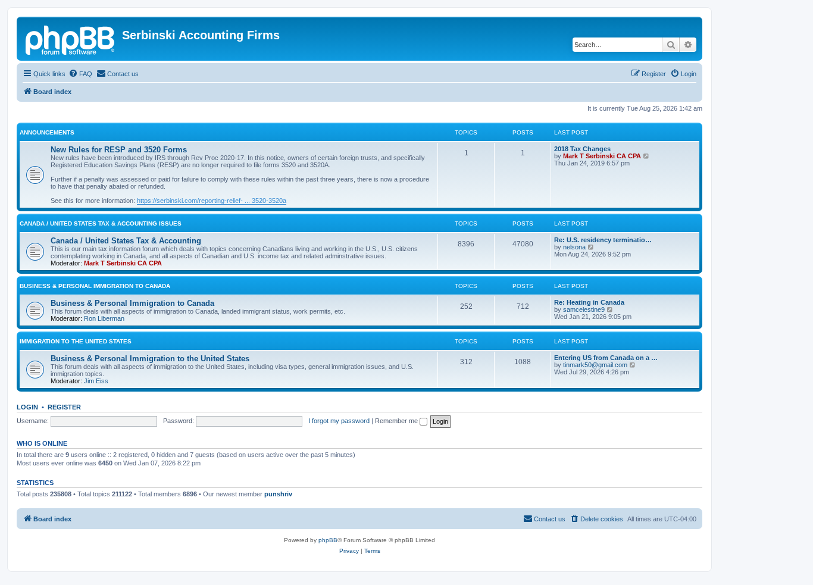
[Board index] (71, 39)
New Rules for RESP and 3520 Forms (119, 149)
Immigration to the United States (76, 341)
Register (64, 407)
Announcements (47, 132)
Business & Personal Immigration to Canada (95, 286)
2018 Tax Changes (582, 148)
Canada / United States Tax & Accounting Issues (101, 223)
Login (27, 407)
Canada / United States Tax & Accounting (126, 240)
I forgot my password (339, 420)
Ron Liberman (104, 318)
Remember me (397, 420)
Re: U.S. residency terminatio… (603, 239)
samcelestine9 (584, 309)
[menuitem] (80, 74)
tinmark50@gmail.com (595, 364)
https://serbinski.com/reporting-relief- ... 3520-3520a (211, 200)
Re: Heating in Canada (589, 302)
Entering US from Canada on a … (606, 357)
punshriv (278, 494)
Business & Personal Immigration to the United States (150, 358)
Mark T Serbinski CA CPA (602, 155)
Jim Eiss (96, 380)
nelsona (574, 247)
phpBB (327, 540)
